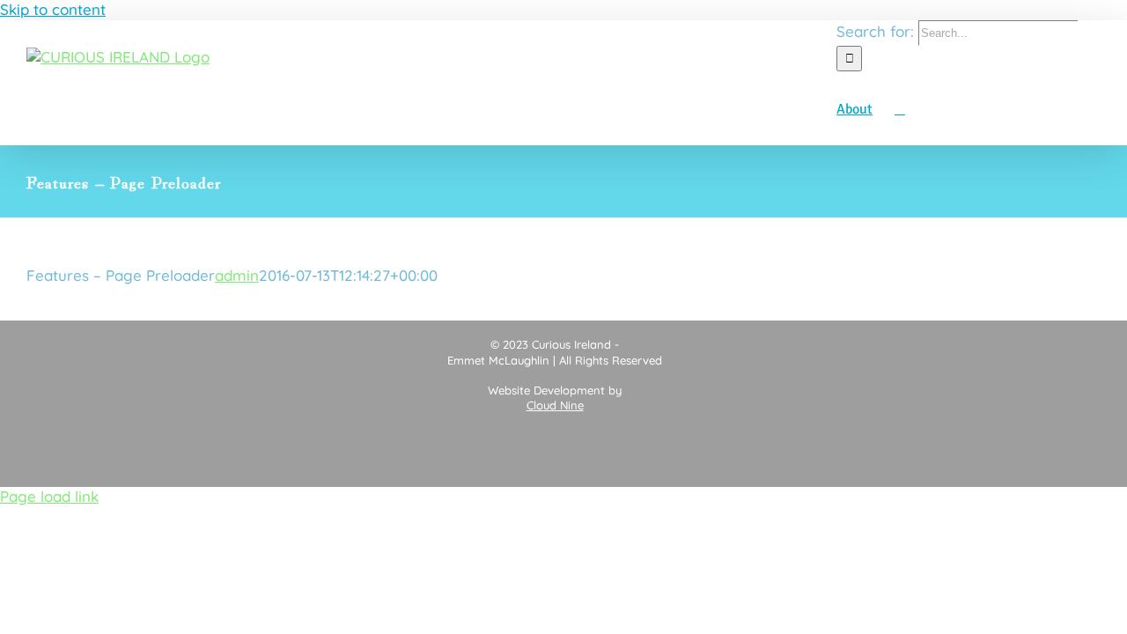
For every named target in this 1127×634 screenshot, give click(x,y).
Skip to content (53, 9)
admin (237, 275)
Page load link (49, 496)
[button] (900, 108)
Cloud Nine (555, 405)
